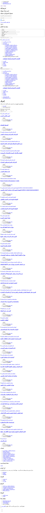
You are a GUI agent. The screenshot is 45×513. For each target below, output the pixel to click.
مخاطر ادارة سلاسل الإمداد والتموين (8, 376)
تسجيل (4, 5)
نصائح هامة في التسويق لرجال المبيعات (9, 301)
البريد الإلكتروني (4, 31)
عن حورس (5, 42)
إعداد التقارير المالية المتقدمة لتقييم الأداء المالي (11, 413)
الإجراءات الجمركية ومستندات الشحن (9, 134)
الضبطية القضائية (4, 125)
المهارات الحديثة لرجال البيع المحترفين (9, 329)
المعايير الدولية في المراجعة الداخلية (8, 283)
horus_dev (10, 119)
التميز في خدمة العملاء (5, 311)
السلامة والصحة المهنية (5, 245)
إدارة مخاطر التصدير (5, 171)
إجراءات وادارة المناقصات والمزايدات (9, 394)
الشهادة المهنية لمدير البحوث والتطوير (9, 199)
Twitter (4, 473)
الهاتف (3, 33)
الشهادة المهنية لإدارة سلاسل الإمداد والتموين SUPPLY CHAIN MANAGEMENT (19, 190)
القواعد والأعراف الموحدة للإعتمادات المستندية (11, 153)
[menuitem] (4, 65)
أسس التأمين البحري (5, 116)
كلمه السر (3, 34)
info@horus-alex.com (7, 3)
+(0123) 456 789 (6, 96)
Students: (4, 120)
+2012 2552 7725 (6, 501)
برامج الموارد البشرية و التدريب (11, 47)
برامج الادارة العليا (8, 53)
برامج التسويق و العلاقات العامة (11, 48)
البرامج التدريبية (6, 44)
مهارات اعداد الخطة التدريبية (7, 227)
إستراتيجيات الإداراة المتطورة (7, 422)
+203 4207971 (5, 2)
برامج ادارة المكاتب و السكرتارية (11, 49)
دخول (1, 5)
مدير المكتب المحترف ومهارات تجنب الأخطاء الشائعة (12, 264)
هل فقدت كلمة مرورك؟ (5, 22)
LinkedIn (4, 474)
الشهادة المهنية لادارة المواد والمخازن (9, 208)
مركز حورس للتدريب (7, 41)
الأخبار (4, 63)
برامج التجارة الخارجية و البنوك (11, 46)
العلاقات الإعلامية (4, 320)
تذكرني (3, 20)
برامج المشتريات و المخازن (10, 50)
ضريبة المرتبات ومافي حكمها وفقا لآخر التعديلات (11, 273)
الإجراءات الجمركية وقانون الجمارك (8, 162)
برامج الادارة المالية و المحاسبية (11, 45)
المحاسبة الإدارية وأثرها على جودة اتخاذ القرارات (11, 403)
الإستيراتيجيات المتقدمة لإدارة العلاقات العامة (10, 338)
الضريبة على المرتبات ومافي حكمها (8, 236)
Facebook (4, 472)
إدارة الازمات (3, 441)
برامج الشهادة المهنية (9, 55)
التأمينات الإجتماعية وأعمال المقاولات (11, 58)
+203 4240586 (5, 503)
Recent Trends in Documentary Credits (9, 180)
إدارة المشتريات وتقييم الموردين (7, 348)
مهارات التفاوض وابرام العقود (7, 385)
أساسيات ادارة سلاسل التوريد (7, 357)
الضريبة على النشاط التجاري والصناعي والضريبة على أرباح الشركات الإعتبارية (18, 292)
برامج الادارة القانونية (9, 51)
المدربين (4, 61)
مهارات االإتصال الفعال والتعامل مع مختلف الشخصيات (12, 255)
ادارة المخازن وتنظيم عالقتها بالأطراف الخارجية (11, 366)
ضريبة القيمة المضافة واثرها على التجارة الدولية (11, 143)
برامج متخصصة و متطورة (10, 54)
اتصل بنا (4, 64)
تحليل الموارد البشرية (5, 218)
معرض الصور (5, 62)
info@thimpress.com (6, 97)
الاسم (2, 30)
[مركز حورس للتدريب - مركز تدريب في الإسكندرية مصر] (5, 39)
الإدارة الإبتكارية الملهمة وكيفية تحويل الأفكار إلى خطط (13, 431)
